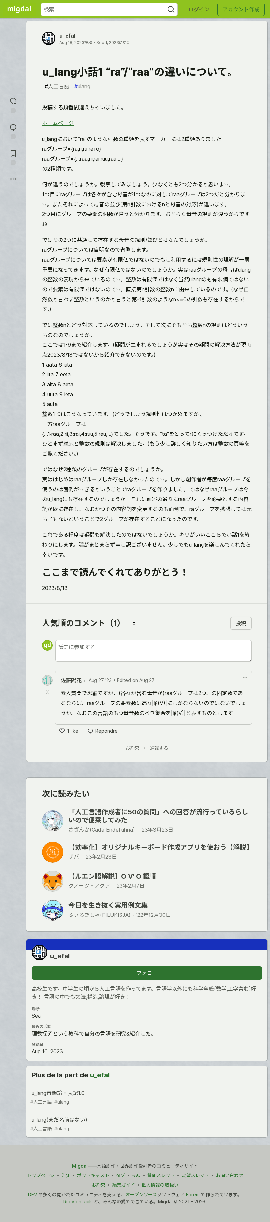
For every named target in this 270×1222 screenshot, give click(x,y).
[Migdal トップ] (19, 9)
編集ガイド (123, 1185)
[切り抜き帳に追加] (13, 156)
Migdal (80, 1166)
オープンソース (141, 1194)
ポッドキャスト (93, 1175)
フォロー (146, 973)
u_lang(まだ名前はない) (58, 1123)
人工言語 (57, 86)
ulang (82, 86)
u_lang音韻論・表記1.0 (57, 1097)
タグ (120, 1175)
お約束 (132, 748)
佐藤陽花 (71, 680)
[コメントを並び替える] (134, 623)
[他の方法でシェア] (13, 179)
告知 (65, 1175)
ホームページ (58, 123)
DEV (32, 1194)
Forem (193, 1194)
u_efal (67, 35)
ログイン (198, 9)
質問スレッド (161, 1175)
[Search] (170, 9)
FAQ (136, 1175)
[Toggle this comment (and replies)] (48, 692)
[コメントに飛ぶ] (13, 130)
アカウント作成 (241, 9)
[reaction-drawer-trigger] (13, 104)
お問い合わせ (229, 1175)
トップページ (41, 1175)
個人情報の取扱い (160, 1185)
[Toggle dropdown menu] (245, 677)
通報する (159, 748)
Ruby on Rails (78, 1201)
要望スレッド (195, 1175)
